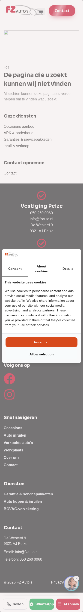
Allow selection (42, 354)
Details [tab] (67, 268)
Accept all (41, 342)
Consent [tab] (15, 268)
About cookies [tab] (41, 268)
